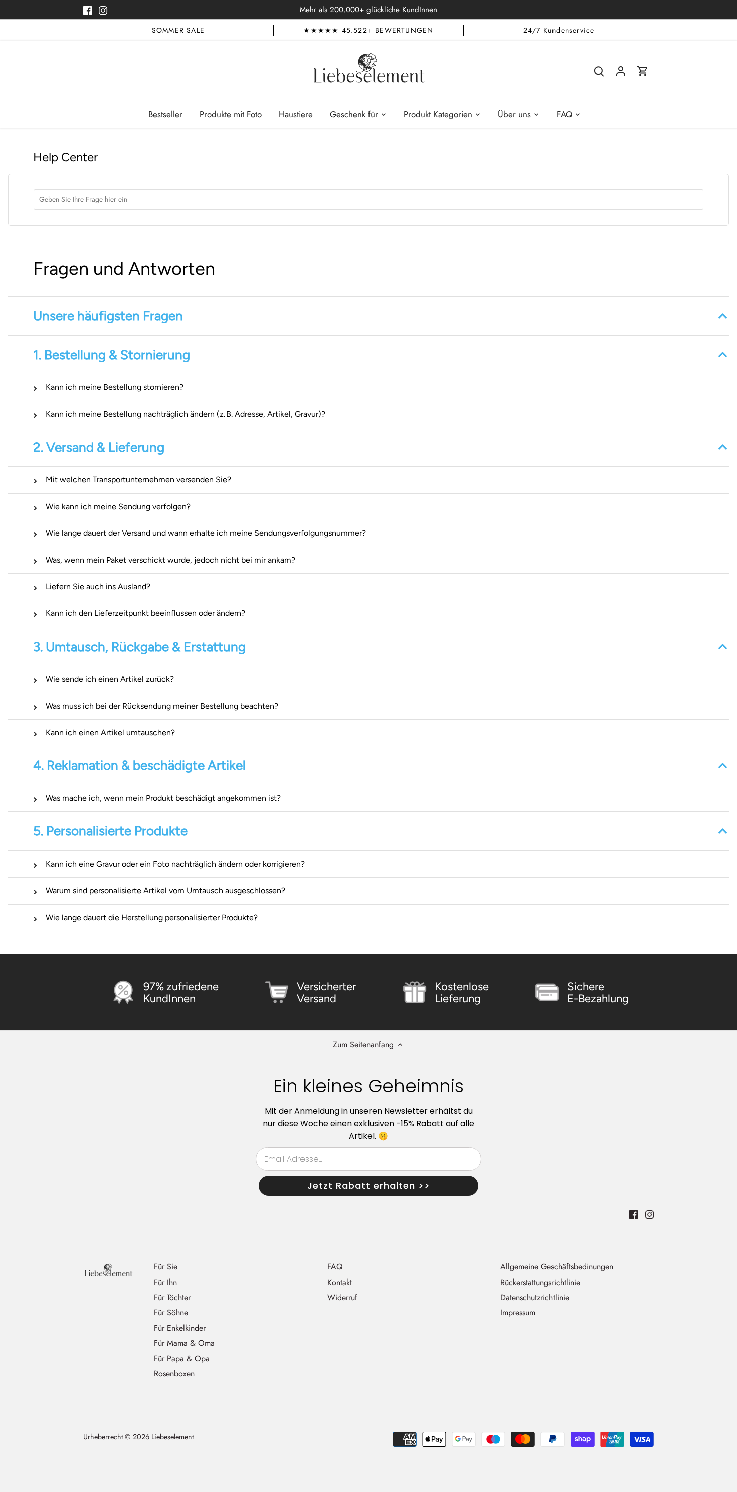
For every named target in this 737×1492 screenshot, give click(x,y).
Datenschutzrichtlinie (534, 1297)
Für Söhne (171, 1312)
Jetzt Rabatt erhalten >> (368, 1185)
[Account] (621, 70)
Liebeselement (172, 1437)
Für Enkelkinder (180, 1328)
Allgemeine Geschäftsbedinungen (556, 1266)
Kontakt (339, 1282)
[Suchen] (599, 70)
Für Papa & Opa (182, 1358)
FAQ (335, 1266)
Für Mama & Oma (184, 1343)
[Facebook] (87, 9)
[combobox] (368, 199)
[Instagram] (103, 9)
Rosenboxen (174, 1373)
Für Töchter (172, 1297)
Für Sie (165, 1266)
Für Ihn (165, 1282)
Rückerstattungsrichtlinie (540, 1282)
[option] (178, 30)
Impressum (517, 1312)
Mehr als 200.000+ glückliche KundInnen (368, 9)
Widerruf (342, 1297)
